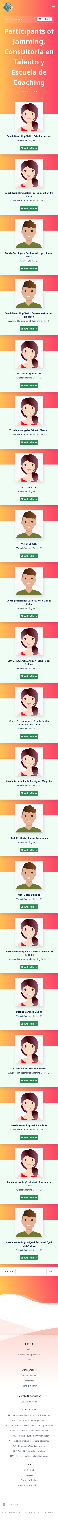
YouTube (14, 1504)
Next (51, 1271)
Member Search (29, 1375)
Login (29, 1359)
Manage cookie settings (29, 1485)
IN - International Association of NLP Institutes (29, 1415)
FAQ (29, 1349)
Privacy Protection (29, 1480)
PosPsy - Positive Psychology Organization (29, 1436)
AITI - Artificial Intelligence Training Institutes (29, 1441)
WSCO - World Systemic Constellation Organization (29, 1425)
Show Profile (28, 148)
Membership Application (29, 1354)
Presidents (29, 1380)
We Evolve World (29, 1401)
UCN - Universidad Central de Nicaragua (29, 1456)
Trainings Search (29, 1386)
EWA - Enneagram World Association (29, 1446)
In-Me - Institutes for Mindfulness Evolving (29, 1430)
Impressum (29, 1475)
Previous (9, 1271)
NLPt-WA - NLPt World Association (29, 1451)
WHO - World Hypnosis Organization (29, 1420)
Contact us (29, 1470)
